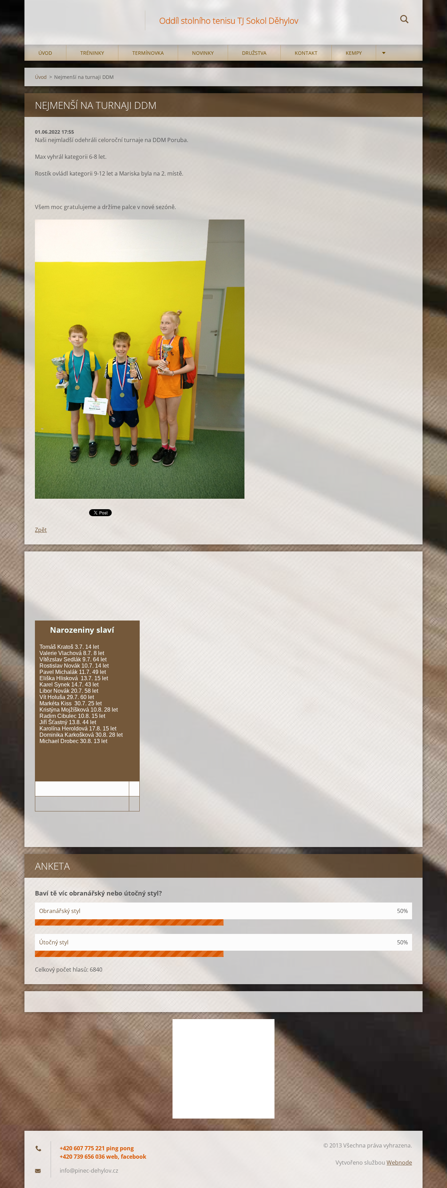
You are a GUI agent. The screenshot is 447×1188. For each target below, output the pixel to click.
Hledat (404, 20)
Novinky (203, 53)
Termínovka (148, 53)
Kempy (354, 53)
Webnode (399, 1162)
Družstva (254, 53)
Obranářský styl (59, 911)
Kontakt (306, 53)
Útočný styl (53, 942)
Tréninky (92, 53)
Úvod (45, 53)
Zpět (41, 530)
